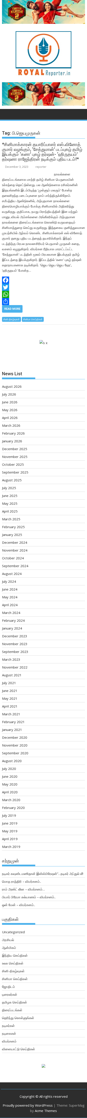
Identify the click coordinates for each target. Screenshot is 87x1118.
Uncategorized (13, 932)
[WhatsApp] (43, 294)
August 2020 (12, 761)
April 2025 (10, 511)
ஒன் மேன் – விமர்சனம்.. (18, 905)
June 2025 (9, 495)
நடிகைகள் (9, 1033)
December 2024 (14, 542)
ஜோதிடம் (8, 986)
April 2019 (10, 839)
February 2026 (13, 433)
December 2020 (14, 737)
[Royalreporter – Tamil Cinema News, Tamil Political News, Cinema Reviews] (43, 22)
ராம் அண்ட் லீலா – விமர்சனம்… (23, 889)
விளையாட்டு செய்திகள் (18, 1049)
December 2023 (14, 636)
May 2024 (9, 597)
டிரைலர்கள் (9, 994)
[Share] (43, 301)
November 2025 (14, 456)
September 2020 (15, 753)
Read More (12, 308)
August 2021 (12, 675)
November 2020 (14, 745)
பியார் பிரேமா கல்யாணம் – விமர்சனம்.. (29, 897)
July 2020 (9, 768)
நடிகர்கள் (8, 1025)
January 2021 (12, 729)
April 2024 (10, 605)
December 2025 (14, 449)
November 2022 (14, 667)
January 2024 (12, 628)
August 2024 (12, 573)
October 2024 (13, 558)
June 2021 (9, 690)
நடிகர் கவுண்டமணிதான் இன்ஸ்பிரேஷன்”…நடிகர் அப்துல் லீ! (42, 873)
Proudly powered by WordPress (28, 1105)
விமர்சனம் (9, 1041)
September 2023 (15, 651)
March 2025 (11, 519)
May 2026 (9, 410)
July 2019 (9, 815)
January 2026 (12, 441)
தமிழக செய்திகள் (14, 1002)
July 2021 (9, 683)
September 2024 (15, 566)
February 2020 (13, 807)
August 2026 (12, 386)
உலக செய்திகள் (12, 963)
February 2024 (13, 620)
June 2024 (9, 589)
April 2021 (10, 706)
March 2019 (11, 846)
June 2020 (9, 776)
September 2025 (15, 472)
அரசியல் (8, 939)
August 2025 (12, 480)
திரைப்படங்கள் (12, 1010)
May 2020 (9, 784)
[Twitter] (43, 287)
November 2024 (14, 550)
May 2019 (9, 831)
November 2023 (14, 644)
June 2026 (9, 402)
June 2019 (9, 823)
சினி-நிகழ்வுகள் (11, 319)
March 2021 (11, 714)
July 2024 (9, 581)
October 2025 (13, 464)
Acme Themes (46, 1110)
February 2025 (13, 527)
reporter (40, 167)
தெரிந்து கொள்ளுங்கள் (18, 1017)
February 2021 (13, 722)
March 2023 (11, 659)
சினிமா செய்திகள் (32, 319)
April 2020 (10, 792)
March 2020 (11, 800)
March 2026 (11, 425)
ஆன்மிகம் (9, 947)
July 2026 (9, 394)
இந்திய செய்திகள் (15, 955)
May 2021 (9, 698)
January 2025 (12, 534)
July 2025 (9, 488)
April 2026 (10, 417)
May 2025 (9, 503)
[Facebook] (43, 280)
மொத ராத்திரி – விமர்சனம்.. (21, 881)
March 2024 (11, 612)
